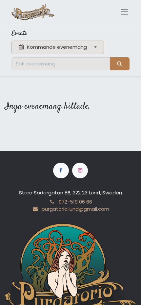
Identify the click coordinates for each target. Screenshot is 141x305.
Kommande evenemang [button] (57, 47)
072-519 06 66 (75, 201)
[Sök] (120, 64)
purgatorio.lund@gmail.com (75, 209)
